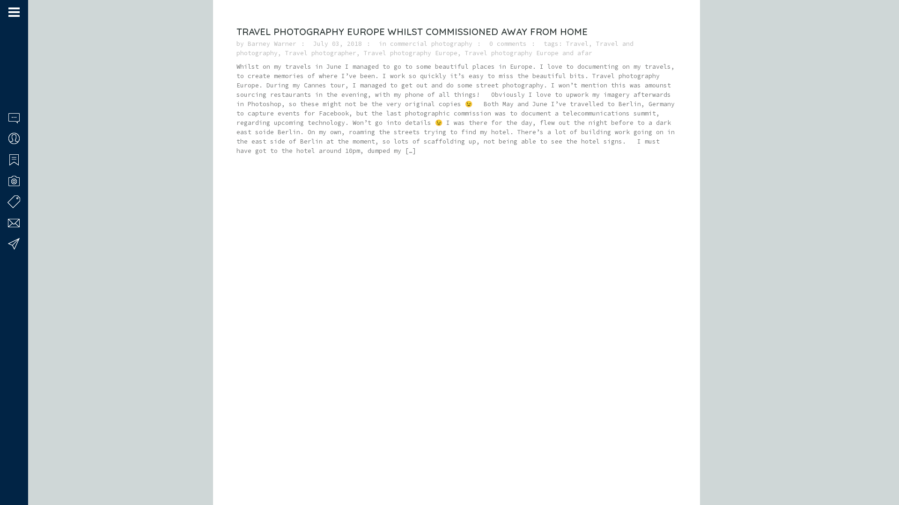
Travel (577, 44)
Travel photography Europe (410, 53)
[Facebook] (11, 469)
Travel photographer (320, 53)
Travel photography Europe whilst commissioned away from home (412, 31)
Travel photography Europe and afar (528, 53)
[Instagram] (24, 469)
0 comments (508, 44)
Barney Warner (272, 44)
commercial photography (431, 44)
